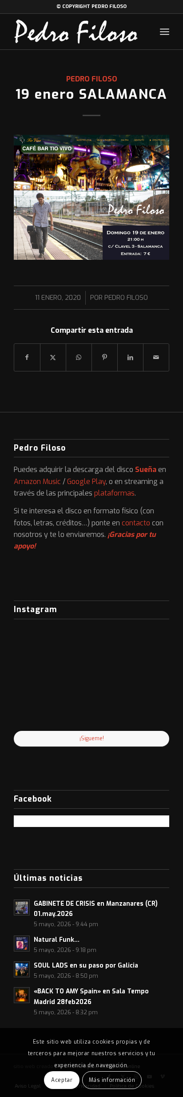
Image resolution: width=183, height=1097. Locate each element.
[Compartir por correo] (156, 357)
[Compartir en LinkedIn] (130, 357)
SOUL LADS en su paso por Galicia (86, 965)
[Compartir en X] (53, 357)
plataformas (114, 493)
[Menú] (164, 31)
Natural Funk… (57, 940)
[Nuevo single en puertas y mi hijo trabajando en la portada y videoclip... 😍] (39, 651)
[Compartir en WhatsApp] (79, 357)
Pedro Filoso (91, 79)
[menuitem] (164, 31)
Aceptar (61, 1080)
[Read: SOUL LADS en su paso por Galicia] (22, 969)
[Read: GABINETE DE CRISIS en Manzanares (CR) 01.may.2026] (22, 907)
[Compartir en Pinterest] (104, 357)
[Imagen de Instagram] (91, 705)
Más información (112, 1080)
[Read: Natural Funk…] (22, 944)
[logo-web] (76, 31)
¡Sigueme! (92, 738)
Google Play (86, 481)
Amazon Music (37, 481)
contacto (136, 523)
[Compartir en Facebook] (27, 357)
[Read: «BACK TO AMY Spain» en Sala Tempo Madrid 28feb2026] (22, 995)
